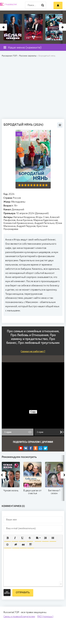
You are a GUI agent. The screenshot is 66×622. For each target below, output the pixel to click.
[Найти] (42, 5)
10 (46, 185)
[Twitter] (45, 448)
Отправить (23, 592)
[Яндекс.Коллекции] (21, 448)
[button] (7, 538)
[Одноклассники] (35, 448)
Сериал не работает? (33, 351)
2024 (11, 193)
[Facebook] (31, 448)
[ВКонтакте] (26, 448)
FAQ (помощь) (45, 616)
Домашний (18, 209)
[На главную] (9, 5)
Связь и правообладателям (19, 616)
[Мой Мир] (40, 448)
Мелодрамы (18, 201)
